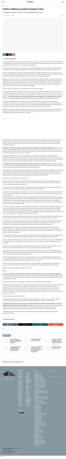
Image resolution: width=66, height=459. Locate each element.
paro (41, 438)
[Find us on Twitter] (5, 379)
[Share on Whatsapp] (10, 54)
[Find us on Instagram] (9, 379)
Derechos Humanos (20, 386)
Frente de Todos (38, 416)
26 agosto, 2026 (34, 341)
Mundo (27, 383)
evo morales (37, 411)
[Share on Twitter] (7, 54)
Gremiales (20, 404)
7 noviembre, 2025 (6, 15)
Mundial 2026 (28, 381)
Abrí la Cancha (37, 373)
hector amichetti (38, 420)
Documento (20, 387)
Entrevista (20, 401)
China (45, 384)
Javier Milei (37, 427)
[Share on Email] (13, 54)
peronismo (37, 440)
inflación (36, 425)
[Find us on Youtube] (7, 379)
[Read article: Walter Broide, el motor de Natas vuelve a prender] (47, 348)
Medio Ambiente (28, 377)
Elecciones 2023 (20, 396)
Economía (20, 389)
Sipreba (43, 442)
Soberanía (28, 402)
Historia (19, 406)
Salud (27, 396)
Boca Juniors (37, 382)
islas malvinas (43, 425)
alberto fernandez (38, 375)
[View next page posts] (34, 357)
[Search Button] (62, 2)
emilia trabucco (38, 407)
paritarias (36, 438)
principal (42, 440)
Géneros (20, 402)
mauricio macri (38, 429)
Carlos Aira (37, 384)
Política (27, 391)
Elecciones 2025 (20, 399)
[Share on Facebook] (4, 54)
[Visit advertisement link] (33, 330)
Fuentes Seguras (38, 418)
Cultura (19, 381)
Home (4, 5)
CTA (35, 400)
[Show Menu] (3, 2)
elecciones (37, 405)
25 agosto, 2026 (55, 349)
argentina (36, 380)
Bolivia (43, 382)
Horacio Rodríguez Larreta (40, 422)
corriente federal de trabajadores (39, 392)
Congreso (20, 380)
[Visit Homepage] (33, 2)
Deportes (20, 383)
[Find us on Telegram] (11, 379)
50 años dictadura (20, 374)
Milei (42, 431)
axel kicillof (42, 380)
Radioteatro (28, 394)
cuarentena (40, 400)
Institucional (28, 373)
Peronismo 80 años (29, 387)
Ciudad (19, 378)
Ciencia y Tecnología (20, 376)
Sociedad (28, 404)
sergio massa (37, 442)
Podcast (27, 389)
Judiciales (28, 374)
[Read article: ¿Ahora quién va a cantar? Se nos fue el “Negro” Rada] (27, 341)
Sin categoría (28, 398)
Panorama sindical (38, 436)
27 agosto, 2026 (14, 344)
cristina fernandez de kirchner (39, 398)
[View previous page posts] (32, 357)
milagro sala (37, 431)
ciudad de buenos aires (39, 386)
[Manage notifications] (3, 456)
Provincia (28, 393)
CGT (41, 384)
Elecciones (20, 391)
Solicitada (28, 405)
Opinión (7, 5)
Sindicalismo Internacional (28, 400)
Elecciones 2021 (20, 393)
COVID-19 (36, 394)
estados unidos (38, 409)
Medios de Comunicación (29, 380)
